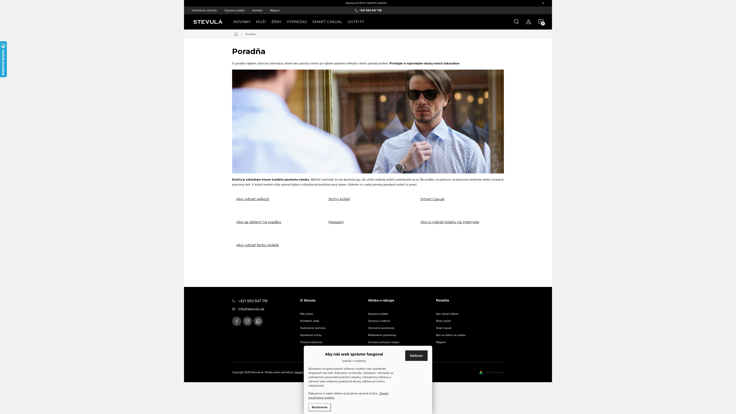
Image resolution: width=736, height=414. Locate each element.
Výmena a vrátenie (379, 321)
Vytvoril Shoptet (494, 372)
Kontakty (257, 10)
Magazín (275, 10)
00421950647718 (258, 321)
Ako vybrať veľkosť (252, 199)
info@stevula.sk (251, 309)
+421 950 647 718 (253, 301)
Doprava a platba (235, 10)
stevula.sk (247, 321)
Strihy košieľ (339, 199)
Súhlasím (416, 355)
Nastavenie (320, 407)
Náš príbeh (306, 314)
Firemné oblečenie (311, 342)
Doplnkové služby (310, 335)
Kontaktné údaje (309, 321)
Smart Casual (432, 199)
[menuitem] (242, 22)
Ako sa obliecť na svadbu (258, 222)
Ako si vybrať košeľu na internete (450, 222)
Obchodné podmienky (381, 328)
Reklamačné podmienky (382, 335)
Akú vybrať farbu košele (257, 245)
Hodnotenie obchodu (204, 10)
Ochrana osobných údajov (383, 342)
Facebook (236, 321)
